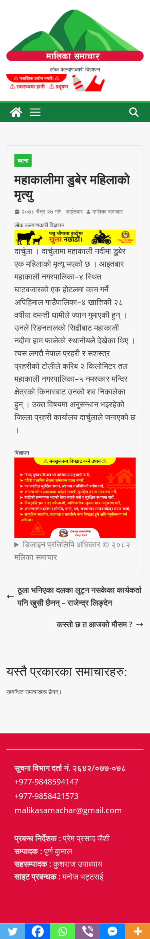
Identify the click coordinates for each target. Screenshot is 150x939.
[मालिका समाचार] (16, 112)
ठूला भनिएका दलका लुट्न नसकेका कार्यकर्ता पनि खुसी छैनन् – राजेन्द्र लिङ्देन (80, 596)
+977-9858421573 (46, 795)
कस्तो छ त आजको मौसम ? (94, 624)
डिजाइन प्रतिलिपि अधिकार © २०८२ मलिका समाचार (72, 551)
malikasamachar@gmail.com (68, 810)
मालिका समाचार (107, 211)
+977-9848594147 (46, 781)
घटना (23, 160)
